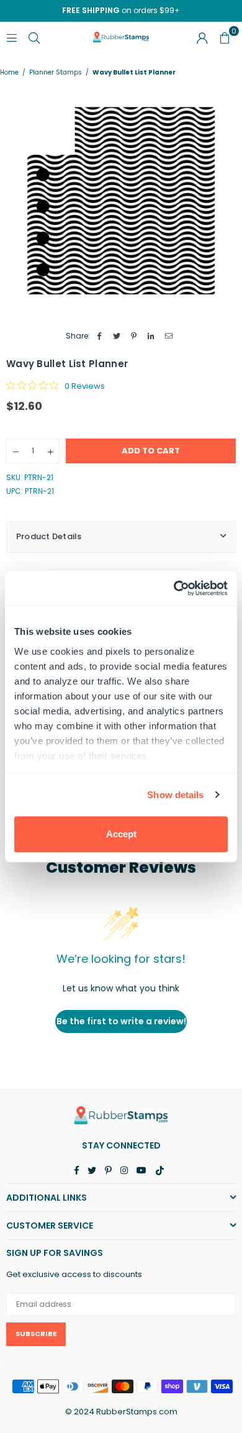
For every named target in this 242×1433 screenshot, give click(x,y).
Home (9, 72)
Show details (175, 794)
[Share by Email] (169, 336)
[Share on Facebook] (99, 336)
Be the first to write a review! (121, 1021)
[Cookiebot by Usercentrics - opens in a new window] (174, 588)
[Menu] (12, 37)
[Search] (34, 37)
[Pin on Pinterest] (134, 336)
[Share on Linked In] (151, 336)
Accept (121, 834)
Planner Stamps (55, 72)
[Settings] (202, 37)
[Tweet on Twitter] (117, 336)
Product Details (49, 536)
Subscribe (36, 1334)
